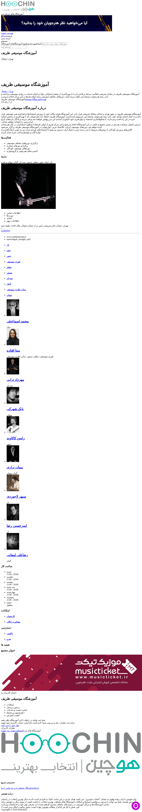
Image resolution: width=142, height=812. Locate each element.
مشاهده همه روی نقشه (11, 730)
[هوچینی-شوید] (56, 30)
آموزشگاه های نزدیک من (12, 14)
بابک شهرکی (15, 409)
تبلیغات (21, 788)
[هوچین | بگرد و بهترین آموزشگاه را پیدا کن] (17, 11)
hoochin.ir (34, 788)
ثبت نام (4, 36)
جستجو (4, 41)
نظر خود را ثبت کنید (10, 725)
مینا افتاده (13, 350)
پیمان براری (15, 467)
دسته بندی (6, 38)
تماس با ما (6, 788)
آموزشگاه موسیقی (33, 99)
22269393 (5, 231)
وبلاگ (27, 788)
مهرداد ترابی (15, 379)
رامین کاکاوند (16, 438)
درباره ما (15, 788)
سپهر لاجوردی (16, 496)
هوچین (43, 99)
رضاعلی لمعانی (17, 555)
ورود (10, 36)
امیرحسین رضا (17, 525)
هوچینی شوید (7, 33)
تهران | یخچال (7, 91)
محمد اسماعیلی (18, 321)
